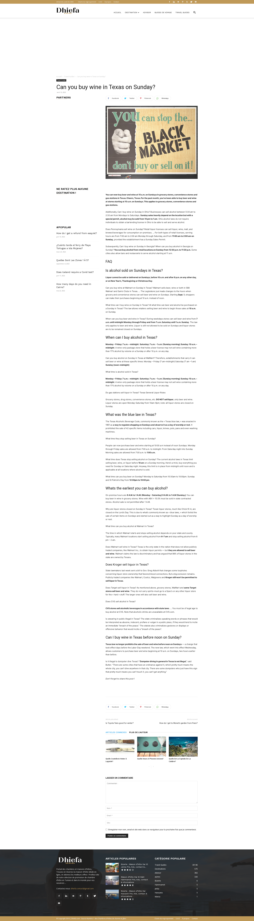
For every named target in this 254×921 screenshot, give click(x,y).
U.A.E (100, 2)
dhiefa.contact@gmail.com (82, 888)
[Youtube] (196, 2)
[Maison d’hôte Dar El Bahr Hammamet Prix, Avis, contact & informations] (112, 880)
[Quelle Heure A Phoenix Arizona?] (151, 747)
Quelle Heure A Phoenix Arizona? (150, 759)
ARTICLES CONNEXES (116, 732)
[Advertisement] (127, 27)
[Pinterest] (183, 2)
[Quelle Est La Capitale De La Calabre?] (183, 747)
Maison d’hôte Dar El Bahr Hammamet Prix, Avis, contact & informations (134, 879)
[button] (194, 13)
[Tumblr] (187, 2)
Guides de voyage (163, 12)
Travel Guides (182, 12)
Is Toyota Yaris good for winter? (120, 723)
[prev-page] (149, 766)
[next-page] (153, 766)
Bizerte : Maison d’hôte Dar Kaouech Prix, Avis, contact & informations (134, 893)
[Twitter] (191, 2)
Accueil (117, 12)
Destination (131, 12)
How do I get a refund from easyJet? (76, 233)
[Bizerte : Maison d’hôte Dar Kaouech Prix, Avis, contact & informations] (112, 894)
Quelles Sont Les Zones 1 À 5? (72, 260)
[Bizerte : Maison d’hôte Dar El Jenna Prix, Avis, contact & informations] (112, 867)
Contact (116, 2)
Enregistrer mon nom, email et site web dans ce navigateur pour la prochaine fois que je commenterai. (152, 829)
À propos (108, 2)
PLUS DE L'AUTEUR (138, 732)
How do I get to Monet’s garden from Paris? (178, 723)
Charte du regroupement (87, 2)
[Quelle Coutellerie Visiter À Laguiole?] (120, 747)
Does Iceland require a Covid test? (75, 272)
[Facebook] (169, 2)
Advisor (147, 12)
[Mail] (178, 2)
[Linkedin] (174, 2)
